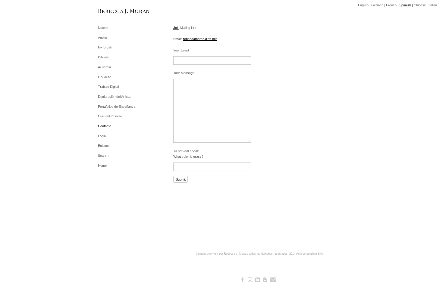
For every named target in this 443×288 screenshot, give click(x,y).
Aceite (102, 37)
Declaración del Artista (114, 96)
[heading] (113, 11)
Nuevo (103, 27)
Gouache (105, 77)
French (391, 5)
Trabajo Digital (108, 86)
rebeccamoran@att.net (200, 39)
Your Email (181, 50)
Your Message (183, 73)
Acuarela (104, 67)
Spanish (405, 5)
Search (103, 155)
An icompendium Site (309, 253)
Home (102, 165)
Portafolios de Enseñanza (116, 106)
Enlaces (104, 145)
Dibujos (103, 57)
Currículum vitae (110, 116)
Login (102, 136)
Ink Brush (105, 47)
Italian (433, 5)
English (363, 5)
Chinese (420, 5)
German (377, 5)
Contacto (104, 126)
